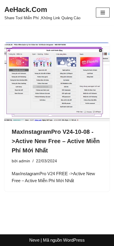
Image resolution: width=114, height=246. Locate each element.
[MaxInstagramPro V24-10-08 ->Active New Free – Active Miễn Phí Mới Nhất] (57, 82)
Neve (34, 240)
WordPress (74, 240)
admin (24, 161)
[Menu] (103, 12)
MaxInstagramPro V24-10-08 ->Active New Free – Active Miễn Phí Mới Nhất (56, 141)
